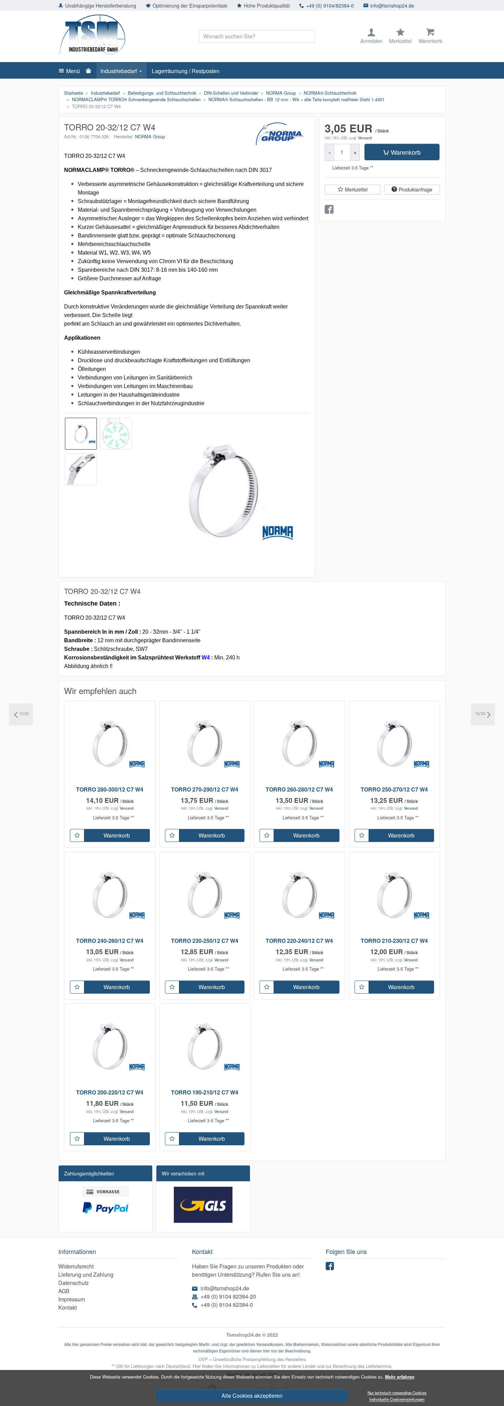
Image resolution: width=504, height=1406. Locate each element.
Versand (365, 137)
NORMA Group (150, 136)
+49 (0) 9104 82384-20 (228, 1296)
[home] (90, 71)
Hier (197, 1366)
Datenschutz (73, 1283)
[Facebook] (331, 1268)
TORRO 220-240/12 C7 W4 (299, 941)
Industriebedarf (118, 71)
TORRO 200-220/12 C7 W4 (109, 1092)
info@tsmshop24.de (392, 5)
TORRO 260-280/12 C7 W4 (299, 789)
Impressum (71, 1299)
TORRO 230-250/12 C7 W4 (204, 941)
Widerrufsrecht (76, 1266)
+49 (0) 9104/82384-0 (330, 5)
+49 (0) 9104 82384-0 (227, 1305)
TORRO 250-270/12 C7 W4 (394, 789)
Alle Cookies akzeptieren (252, 1395)
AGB (64, 1291)
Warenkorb (406, 151)
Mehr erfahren (400, 1377)
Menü (73, 71)
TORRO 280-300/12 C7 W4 (109, 789)
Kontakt (67, 1307)
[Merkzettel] (77, 835)
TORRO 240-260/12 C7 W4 (109, 941)
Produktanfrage (415, 189)
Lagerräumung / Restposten (185, 71)
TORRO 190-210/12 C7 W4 (204, 1092)
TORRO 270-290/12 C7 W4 (204, 789)
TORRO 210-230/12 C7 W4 (394, 941)
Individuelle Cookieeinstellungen (396, 1399)
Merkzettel (356, 189)
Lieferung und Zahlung (85, 1274)
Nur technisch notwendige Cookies (397, 1392)
